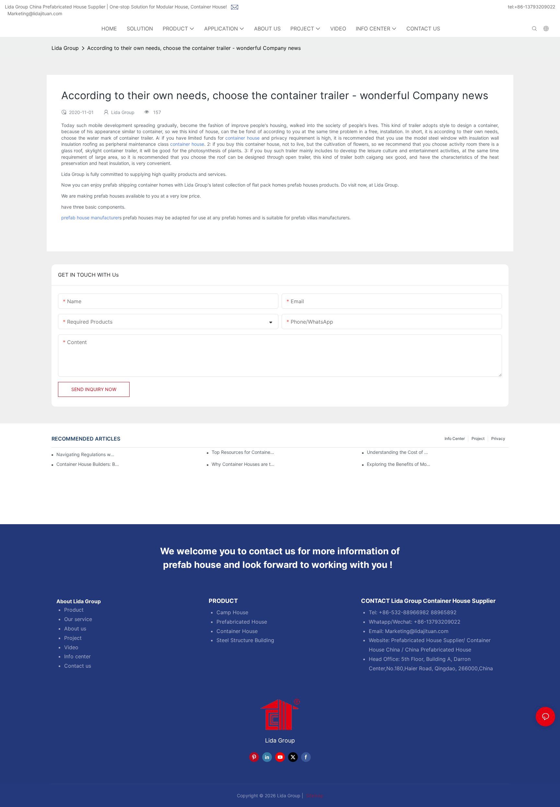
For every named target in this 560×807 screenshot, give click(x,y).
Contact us (77, 666)
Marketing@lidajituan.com (34, 13)
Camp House (232, 612)
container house (242, 138)
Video (71, 647)
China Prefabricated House (438, 649)
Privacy (498, 438)
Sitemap (314, 795)
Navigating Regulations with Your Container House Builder (85, 454)
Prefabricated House (241, 621)
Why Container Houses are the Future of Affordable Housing (243, 464)
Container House (237, 631)
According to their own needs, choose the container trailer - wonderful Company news (194, 48)
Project (478, 438)
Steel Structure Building (245, 640)
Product (74, 609)
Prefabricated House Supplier (427, 640)
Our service (78, 619)
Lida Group (65, 48)
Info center (77, 656)
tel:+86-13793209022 (531, 6)
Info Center (455, 438)
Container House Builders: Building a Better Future (88, 464)
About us (75, 628)
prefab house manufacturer (90, 217)
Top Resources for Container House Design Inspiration (243, 452)
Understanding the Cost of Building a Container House (399, 452)
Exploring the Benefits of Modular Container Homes (399, 464)
